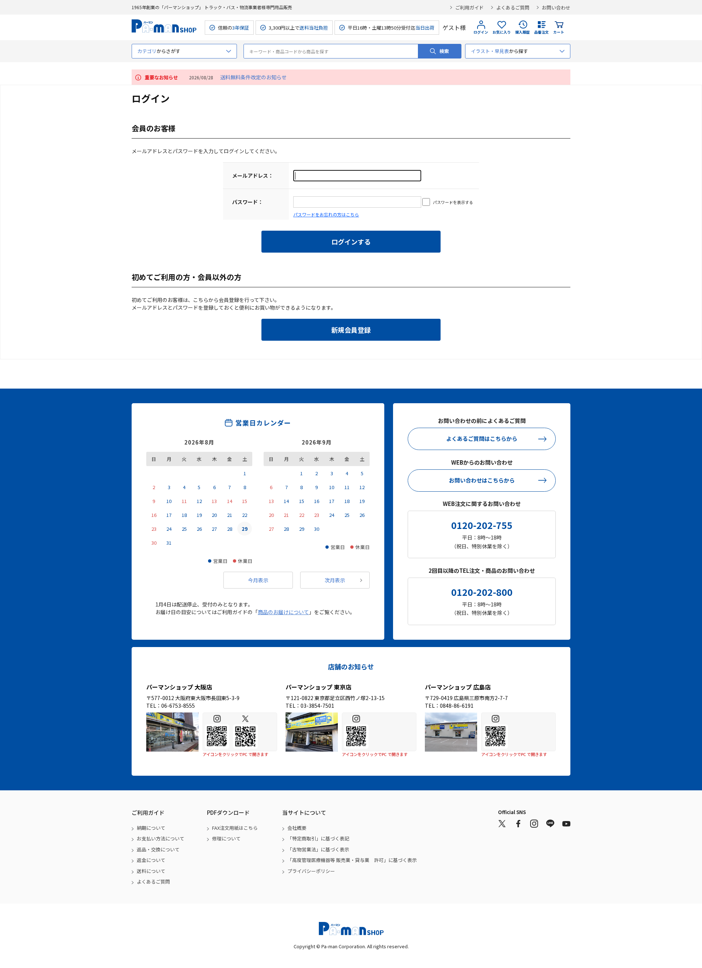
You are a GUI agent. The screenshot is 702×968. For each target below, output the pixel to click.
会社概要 (296, 827)
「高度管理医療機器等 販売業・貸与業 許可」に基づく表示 (352, 860)
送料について (151, 870)
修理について (226, 838)
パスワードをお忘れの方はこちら (326, 214)
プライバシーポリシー (311, 870)
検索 (444, 51)
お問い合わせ (556, 7)
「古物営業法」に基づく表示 (318, 849)
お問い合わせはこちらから (482, 480)
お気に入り (501, 32)
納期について (151, 827)
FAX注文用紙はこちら (235, 827)
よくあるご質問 (512, 7)
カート (558, 32)
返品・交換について (158, 849)
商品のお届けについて (283, 612)
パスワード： (247, 201)
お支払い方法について (160, 838)
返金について (151, 860)
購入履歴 (522, 32)
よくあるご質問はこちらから (481, 438)
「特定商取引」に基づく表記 (318, 838)
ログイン (480, 32)
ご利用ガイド (469, 7)
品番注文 (541, 32)
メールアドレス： (252, 175)
